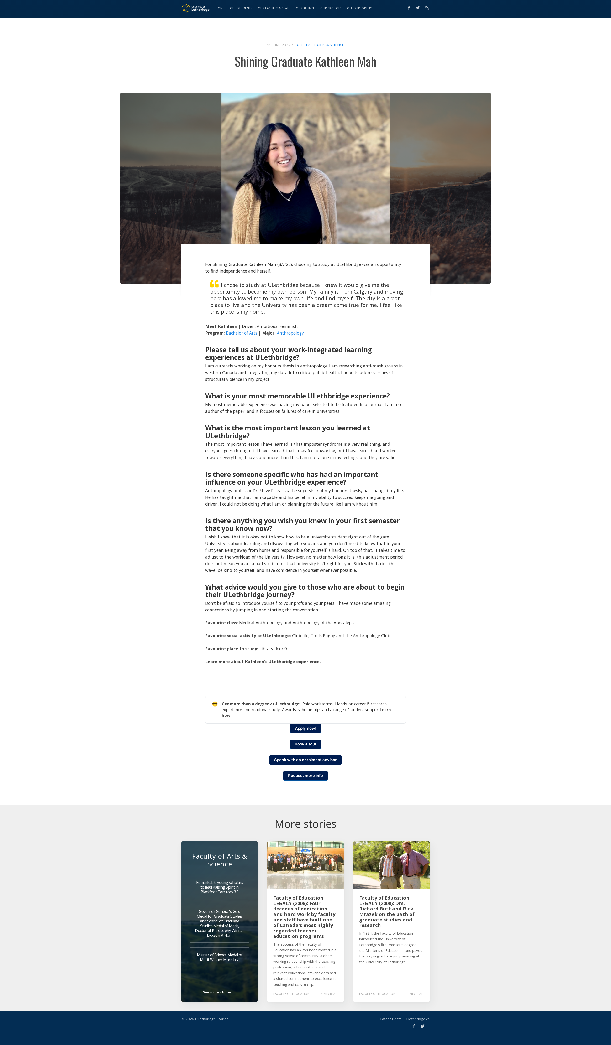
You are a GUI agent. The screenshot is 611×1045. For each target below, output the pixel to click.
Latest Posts (391, 1018)
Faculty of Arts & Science (319, 44)
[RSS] (427, 7)
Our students (241, 8)
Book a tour (305, 744)
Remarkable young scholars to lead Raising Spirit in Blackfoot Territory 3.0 (219, 887)
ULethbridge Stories (211, 1018)
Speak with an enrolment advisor (305, 759)
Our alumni (305, 8)
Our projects (330, 8)
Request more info (305, 775)
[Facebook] (409, 8)
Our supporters (360, 8)
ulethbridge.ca (418, 1018)
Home (220, 8)
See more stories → (219, 992)
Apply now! (305, 728)
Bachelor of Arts (241, 333)
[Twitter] (419, 7)
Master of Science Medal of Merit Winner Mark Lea (219, 957)
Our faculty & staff (274, 8)
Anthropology (290, 333)
